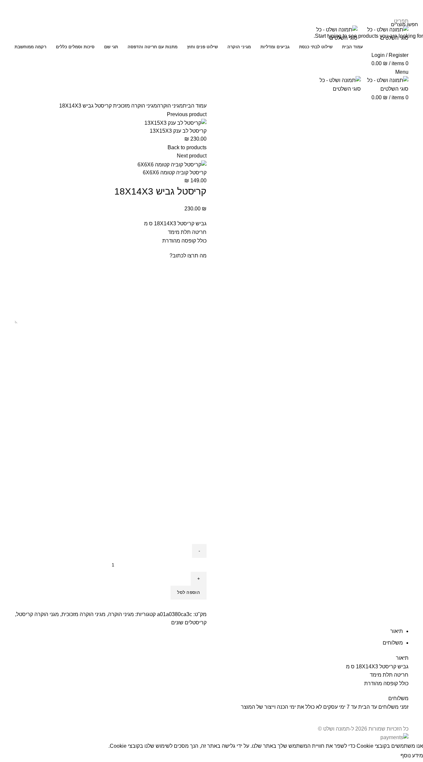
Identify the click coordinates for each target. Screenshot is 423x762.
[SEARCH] (9, 24)
